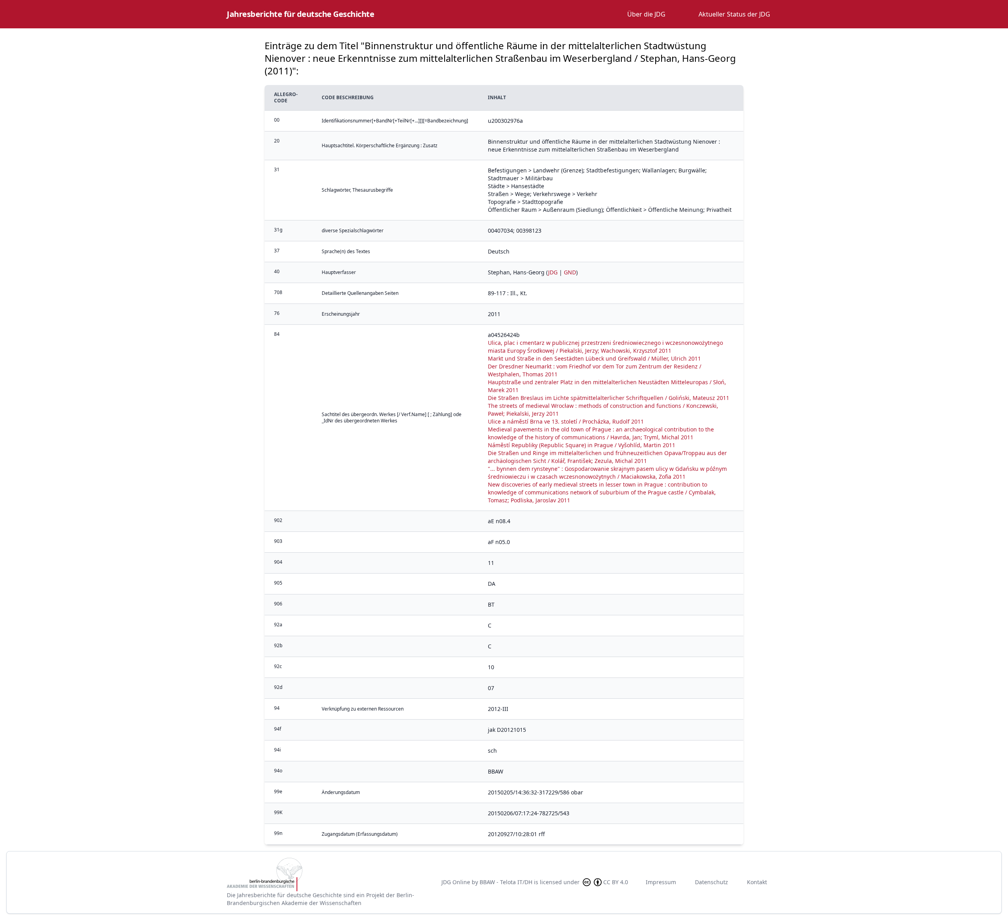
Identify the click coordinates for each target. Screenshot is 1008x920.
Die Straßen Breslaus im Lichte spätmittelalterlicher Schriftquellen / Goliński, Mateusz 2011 (608, 398)
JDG (553, 272)
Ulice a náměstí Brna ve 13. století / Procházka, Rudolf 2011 (566, 421)
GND (570, 272)
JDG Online (455, 882)
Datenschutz (711, 882)
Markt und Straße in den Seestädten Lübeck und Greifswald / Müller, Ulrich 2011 (594, 358)
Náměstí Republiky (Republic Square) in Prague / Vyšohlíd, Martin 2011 (581, 445)
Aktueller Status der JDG (734, 14)
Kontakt (757, 882)
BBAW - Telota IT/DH (506, 882)
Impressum (661, 882)
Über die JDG (646, 14)
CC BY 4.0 (615, 882)
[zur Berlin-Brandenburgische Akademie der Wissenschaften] (327, 874)
